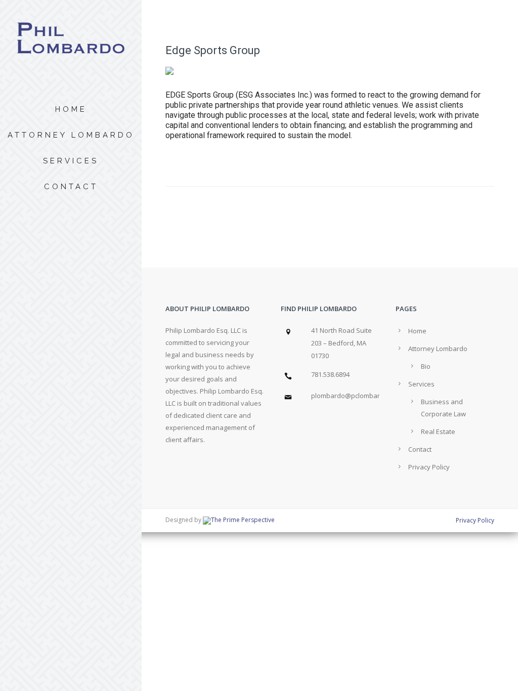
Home (71, 109)
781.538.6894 (330, 374)
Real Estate (438, 431)
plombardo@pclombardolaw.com (362, 395)
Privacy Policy (429, 466)
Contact (71, 186)
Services (71, 160)
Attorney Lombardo (71, 135)
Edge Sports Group (212, 50)
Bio (425, 366)
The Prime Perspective (243, 519)
